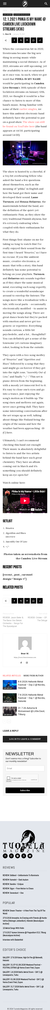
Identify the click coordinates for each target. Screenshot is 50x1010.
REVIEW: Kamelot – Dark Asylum (15, 879)
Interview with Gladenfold (13, 939)
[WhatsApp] (33, 40)
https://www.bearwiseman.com (25, 657)
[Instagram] (28, 663)
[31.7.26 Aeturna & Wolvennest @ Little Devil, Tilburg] (10, 711)
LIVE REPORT (15, 10)
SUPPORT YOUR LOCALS (21, 15)
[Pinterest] (27, 40)
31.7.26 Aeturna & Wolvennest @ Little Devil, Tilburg (31, 711)
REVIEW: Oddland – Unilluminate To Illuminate (21, 875)
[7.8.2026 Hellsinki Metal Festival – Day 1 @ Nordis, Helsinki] (10, 698)
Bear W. (8, 34)
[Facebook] (14, 40)
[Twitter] (20, 40)
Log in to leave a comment (25, 739)
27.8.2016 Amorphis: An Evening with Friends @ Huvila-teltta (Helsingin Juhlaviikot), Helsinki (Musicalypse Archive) (25, 921)
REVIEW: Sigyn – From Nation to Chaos (18, 888)
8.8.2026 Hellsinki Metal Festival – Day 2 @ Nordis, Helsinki (31, 684)
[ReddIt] (40, 40)
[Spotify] (17, 855)
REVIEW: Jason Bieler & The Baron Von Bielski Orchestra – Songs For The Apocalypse (13, 621)
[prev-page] (4, 721)
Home (5, 10)
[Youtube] (30, 855)
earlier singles (28, 109)
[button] (4, 3)
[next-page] (9, 721)
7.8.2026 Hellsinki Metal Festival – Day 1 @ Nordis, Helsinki (31, 697)
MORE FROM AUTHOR (33, 675)
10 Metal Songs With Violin (13, 928)
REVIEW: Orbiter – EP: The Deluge (37, 619)
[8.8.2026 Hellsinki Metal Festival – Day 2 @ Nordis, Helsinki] (10, 685)
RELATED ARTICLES (12, 675)
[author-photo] (25, 649)
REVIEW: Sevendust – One (13, 893)
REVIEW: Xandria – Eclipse (13, 884)
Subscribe (25, 790)
